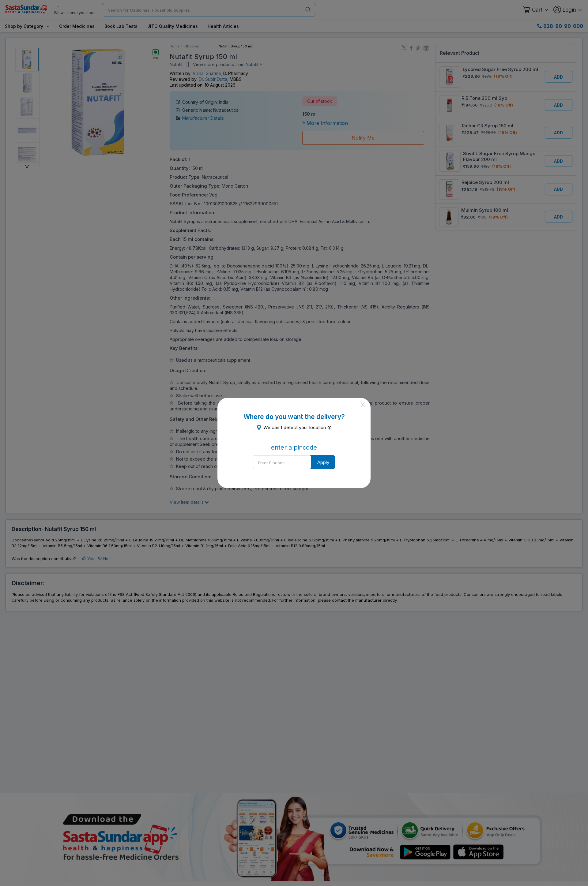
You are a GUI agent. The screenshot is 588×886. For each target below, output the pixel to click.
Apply (323, 462)
